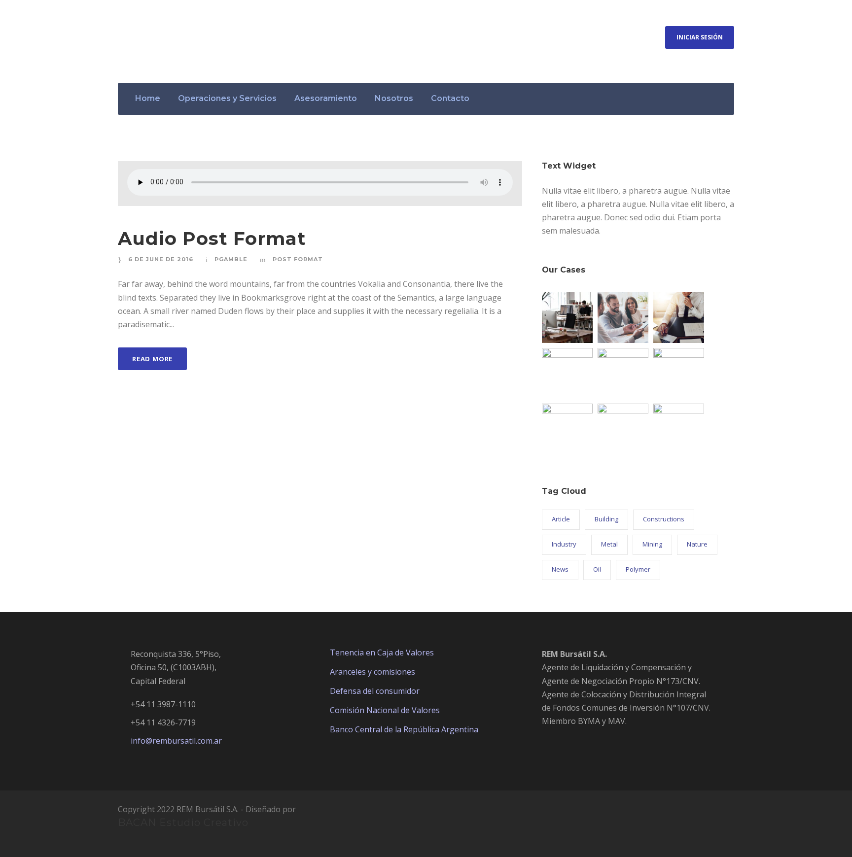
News (560, 569)
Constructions (663, 518)
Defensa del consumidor (375, 691)
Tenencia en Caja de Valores (382, 652)
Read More (152, 358)
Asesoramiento (325, 98)
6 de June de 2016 (160, 259)
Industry (564, 544)
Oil (597, 569)
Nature (697, 544)
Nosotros (394, 98)
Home (147, 98)
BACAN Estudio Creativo (183, 822)
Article (561, 518)
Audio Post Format (212, 238)
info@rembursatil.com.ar (176, 740)
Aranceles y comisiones (372, 671)
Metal (609, 544)
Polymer (638, 569)
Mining (652, 544)
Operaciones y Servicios (227, 98)
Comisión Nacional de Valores (385, 710)
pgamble (231, 259)
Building (606, 518)
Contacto (450, 98)
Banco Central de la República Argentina (404, 729)
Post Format (298, 259)
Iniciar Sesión (699, 37)
